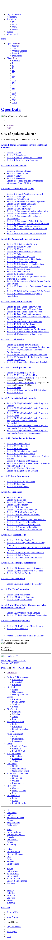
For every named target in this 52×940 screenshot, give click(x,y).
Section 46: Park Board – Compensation (24, 321)
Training (16, 761)
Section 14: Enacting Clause (19, 206)
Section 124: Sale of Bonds (19, 573)
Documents (17, 56)
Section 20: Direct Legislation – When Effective (28, 223)
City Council (17, 692)
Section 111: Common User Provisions (23, 524)
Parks (14, 724)
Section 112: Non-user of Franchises (22, 527)
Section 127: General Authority (20, 597)
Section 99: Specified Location (20, 502)
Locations (16, 699)
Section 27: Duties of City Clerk (21, 256)
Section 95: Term (14, 497)
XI (13, 88)
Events (15, 707)
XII (13, 90)
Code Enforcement (20, 771)
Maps (14, 793)
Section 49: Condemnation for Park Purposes (26, 329)
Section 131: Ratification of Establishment (25, 626)
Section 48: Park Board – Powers (21, 326)
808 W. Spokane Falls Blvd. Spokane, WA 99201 (13, 661)
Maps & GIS (17, 53)
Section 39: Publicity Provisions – (28, 291)
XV (14, 98)
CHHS (15, 766)
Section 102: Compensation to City (22, 510)
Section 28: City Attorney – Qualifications (25, 259)
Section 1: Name (14, 153)
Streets (15, 776)
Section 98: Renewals (16, 500)
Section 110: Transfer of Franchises (22, 522)
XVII (14, 102)
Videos (15, 716)
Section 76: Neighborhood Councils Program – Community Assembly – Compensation (27, 431)
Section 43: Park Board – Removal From (24, 312)
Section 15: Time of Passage (19, 209)
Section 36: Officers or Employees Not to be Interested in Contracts (26, 277)
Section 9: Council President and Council (25, 194)
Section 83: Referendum (17, 448)
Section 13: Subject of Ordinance (21, 204)
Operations (17, 756)
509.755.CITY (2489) (21, 668)
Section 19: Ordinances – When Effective (25, 221)
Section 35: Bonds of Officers (20, 274)
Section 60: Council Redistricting (21, 382)
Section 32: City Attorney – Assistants (23, 266)
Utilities (15, 781)
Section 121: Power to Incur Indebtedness (25, 568)
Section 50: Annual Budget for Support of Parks (28, 331)
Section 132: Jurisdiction (17, 628)
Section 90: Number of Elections (21, 468)
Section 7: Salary (14, 176)
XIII (14, 93)
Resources (16, 684)
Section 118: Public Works (18, 555)
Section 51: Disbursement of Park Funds (24, 334)
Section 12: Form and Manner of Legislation (26, 201)
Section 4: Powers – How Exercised (22, 160)
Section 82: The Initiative (18, 446)
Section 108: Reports (16, 517)
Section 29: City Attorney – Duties (22, 261)
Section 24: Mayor (15, 249)
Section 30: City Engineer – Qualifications (25, 264)
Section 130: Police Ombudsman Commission (27, 615)
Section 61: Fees (14, 387)
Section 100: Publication (17, 505)
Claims (15, 800)
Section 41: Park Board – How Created (24, 307)
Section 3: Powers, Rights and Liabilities (24, 157)
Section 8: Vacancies (16, 178)
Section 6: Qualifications (17, 173)
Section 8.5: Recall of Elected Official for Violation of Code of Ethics (25, 182)
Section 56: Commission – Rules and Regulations (28, 362)
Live (14, 719)
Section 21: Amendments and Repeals (23, 226)
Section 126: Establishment (18, 595)
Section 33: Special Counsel (19, 269)
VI (13, 75)
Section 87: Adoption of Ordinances (22, 461)
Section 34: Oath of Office (18, 271)
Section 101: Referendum (18, 507)
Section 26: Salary (15, 254)
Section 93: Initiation (16, 484)
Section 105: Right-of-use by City (21, 512)
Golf (14, 731)
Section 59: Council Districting (20, 377)
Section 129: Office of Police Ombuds (23, 613)
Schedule (16, 714)
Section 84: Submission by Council (22, 451)
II (13, 65)
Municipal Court (19, 746)
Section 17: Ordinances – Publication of (24, 214)
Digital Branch (18, 702)
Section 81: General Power (18, 443)
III (13, 68)
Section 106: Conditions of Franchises (23, 514)
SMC (14, 48)
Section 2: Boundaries (16, 155)
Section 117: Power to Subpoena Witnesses (25, 552)
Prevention (17, 741)
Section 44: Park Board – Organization (24, 314)
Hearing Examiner (20, 694)
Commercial (17, 679)
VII (13, 78)
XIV (14, 95)
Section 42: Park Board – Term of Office (24, 309)
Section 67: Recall (15, 392)
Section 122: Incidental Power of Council (25, 571)
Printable (16, 61)
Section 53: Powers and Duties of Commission (27, 354)
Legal (14, 798)
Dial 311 (5, 668)
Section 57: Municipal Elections (21, 373)
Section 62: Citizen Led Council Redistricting (26, 390)
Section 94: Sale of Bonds (18, 486)
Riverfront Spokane (20, 729)
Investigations (18, 739)
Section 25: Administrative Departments (24, 251)
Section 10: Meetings (16, 196)
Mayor (15, 689)
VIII (14, 80)
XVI (14, 100)
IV (13, 70)
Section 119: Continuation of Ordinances (24, 557)
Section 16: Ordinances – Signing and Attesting (27, 211)
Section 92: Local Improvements (21, 481)
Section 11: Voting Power (18, 199)
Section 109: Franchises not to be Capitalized (26, 519)
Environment (18, 783)
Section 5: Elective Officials (19, 171)
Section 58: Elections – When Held (22, 375)
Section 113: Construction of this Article (24, 529)
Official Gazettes (19, 51)
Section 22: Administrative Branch (22, 244)
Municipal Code (19, 790)
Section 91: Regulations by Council (22, 471)
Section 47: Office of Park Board (21, 324)
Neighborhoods (19, 768)
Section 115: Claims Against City (21, 540)
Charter (15, 46)
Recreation (17, 726)
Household (17, 778)
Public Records (19, 803)
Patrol (14, 736)
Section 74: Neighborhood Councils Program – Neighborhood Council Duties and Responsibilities (27, 420)
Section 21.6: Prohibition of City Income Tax (26, 233)
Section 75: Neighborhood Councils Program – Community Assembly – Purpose (27, 426)
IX (13, 83)
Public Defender (19, 751)
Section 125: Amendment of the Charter (24, 584)
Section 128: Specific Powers (19, 599)
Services (16, 704)
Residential (17, 682)
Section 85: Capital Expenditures (21, 453)
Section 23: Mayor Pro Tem (19, 247)
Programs (16, 711)
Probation (16, 749)
